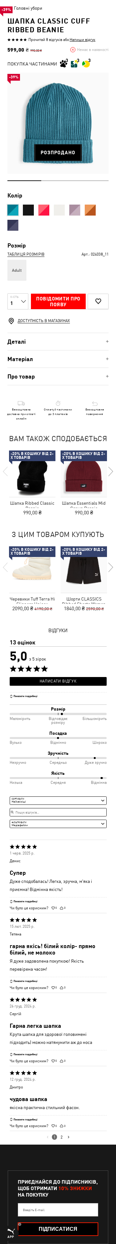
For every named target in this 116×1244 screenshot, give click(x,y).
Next (110, 471)
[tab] (58, 341)
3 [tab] (92, 180)
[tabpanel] (58, 123)
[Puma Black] (28, 210)
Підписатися (58, 1229)
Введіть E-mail (33, 1210)
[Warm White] (59, 210)
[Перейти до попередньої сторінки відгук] (47, 1136)
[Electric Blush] (44, 210)
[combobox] (58, 800)
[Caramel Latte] (90, 210)
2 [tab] (58, 180)
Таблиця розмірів (25, 254)
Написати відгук (58, 681)
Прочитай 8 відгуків (45, 39)
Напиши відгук (82, 39)
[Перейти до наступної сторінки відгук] (68, 1136)
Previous (6, 471)
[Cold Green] (13, 210)
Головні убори (28, 8)
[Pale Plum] (75, 210)
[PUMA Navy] (13, 225)
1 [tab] (24, 180)
